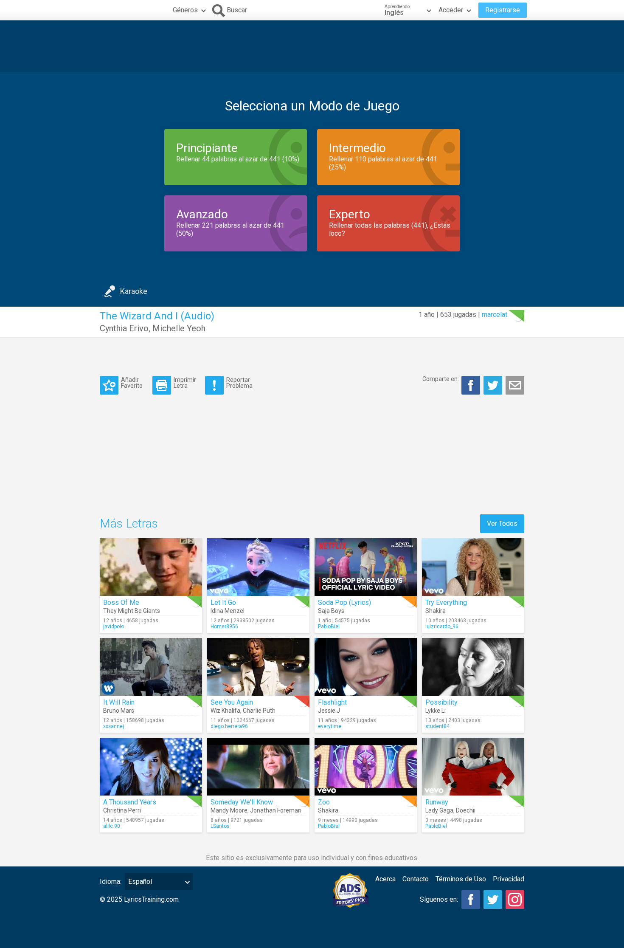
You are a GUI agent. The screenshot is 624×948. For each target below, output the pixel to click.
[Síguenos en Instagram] (515, 899)
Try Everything (446, 602)
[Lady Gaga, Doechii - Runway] (473, 767)
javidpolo (113, 626)
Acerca (385, 879)
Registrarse (502, 10)
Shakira (435, 610)
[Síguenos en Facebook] (470, 899)
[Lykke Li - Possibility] (473, 667)
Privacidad (508, 879)
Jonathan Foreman (275, 810)
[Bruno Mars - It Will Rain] (151, 667)
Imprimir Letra (185, 382)
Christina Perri (122, 810)
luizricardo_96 (441, 626)
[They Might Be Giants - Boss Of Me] (151, 567)
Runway (436, 802)
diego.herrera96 (229, 726)
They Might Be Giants (131, 610)
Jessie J (329, 710)
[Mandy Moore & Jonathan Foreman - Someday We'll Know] (258, 767)
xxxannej (113, 726)
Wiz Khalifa (225, 710)
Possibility (441, 702)
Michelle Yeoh (178, 328)
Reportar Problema (239, 382)
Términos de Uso (461, 879)
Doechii (465, 810)
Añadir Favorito (132, 382)
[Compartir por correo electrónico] (515, 385)
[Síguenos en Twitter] (492, 899)
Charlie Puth (259, 710)
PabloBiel (329, 626)
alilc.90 (111, 826)
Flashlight (332, 702)
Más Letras (129, 523)
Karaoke (133, 291)
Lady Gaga (439, 810)
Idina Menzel (228, 610)
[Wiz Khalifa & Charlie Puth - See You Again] (258, 667)
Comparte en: (440, 379)
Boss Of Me (121, 602)
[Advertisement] (312, 46)
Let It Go (223, 602)
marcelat (494, 314)
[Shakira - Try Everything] (473, 567)
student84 (437, 726)
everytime (329, 726)
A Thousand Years (129, 802)
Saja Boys (331, 610)
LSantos (220, 826)
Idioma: (110, 881)
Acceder (450, 10)
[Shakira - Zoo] (366, 767)
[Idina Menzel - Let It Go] (258, 567)
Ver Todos (502, 523)
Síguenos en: (439, 899)
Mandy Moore (229, 810)
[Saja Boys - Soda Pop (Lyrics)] (366, 567)
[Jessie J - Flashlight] (366, 667)
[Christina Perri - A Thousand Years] (151, 767)
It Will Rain (119, 702)
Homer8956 (224, 626)
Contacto (415, 879)
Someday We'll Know (242, 802)
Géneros (185, 10)
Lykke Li (435, 710)
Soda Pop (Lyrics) (344, 602)
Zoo (324, 802)
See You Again (232, 702)
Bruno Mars (118, 710)
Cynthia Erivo (124, 328)
